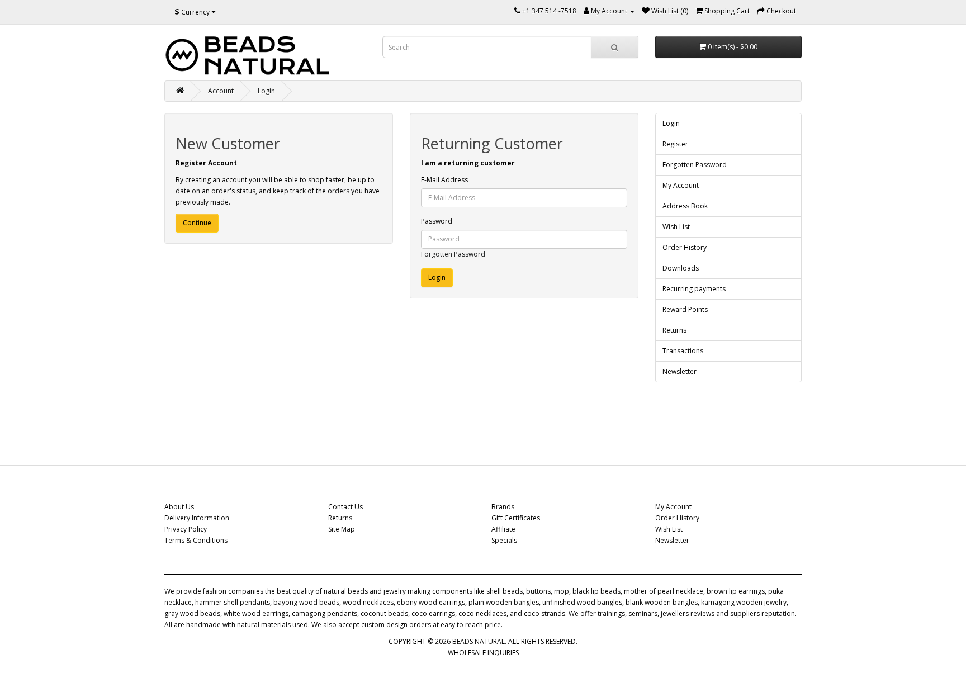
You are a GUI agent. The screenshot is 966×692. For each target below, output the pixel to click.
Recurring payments (694, 288)
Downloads (680, 268)
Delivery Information (196, 518)
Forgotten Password (453, 254)
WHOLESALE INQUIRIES (483, 652)
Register (675, 144)
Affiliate (503, 529)
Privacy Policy (185, 529)
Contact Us (345, 506)
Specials (504, 540)
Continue (197, 222)
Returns (674, 330)
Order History (684, 247)
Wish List (676, 226)
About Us (179, 506)
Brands (502, 506)
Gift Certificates (515, 518)
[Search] (614, 47)
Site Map (341, 529)
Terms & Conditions (196, 540)
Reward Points (685, 309)
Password (436, 221)
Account (221, 91)
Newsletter (679, 371)
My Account (680, 185)
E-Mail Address (444, 179)
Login (266, 91)
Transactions (682, 351)
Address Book (685, 206)
